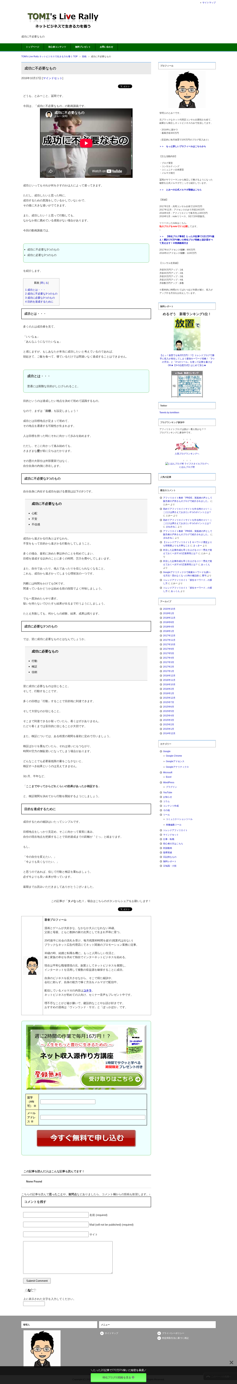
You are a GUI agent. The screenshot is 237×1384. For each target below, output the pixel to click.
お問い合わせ (106, 47)
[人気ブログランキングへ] (187, 450)
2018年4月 (168, 626)
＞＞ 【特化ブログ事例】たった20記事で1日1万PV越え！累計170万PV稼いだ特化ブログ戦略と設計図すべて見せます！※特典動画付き (186, 239)
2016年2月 (168, 689)
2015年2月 (168, 724)
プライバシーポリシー (173, 1333)
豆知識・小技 (169, 866)
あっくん (205, 564)
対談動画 (167, 848)
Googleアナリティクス (177, 767)
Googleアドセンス (175, 761)
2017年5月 (168, 653)
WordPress (168, 782)
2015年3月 (168, 720)
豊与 (204, 575)
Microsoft (167, 772)
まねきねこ (171, 526)
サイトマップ (111, 1333)
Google (167, 751)
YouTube (167, 792)
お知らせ (167, 797)
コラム (166, 801)
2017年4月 (168, 658)
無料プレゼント (83, 47)
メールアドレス (31, 1117)
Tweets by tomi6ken (169, 412)
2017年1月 (168, 671)
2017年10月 (169, 644)
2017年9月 (168, 649)
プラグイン (171, 787)
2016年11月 (169, 680)
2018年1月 (168, 631)
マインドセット (52, 78)
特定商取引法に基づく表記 (175, 1338)
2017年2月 (168, 666)
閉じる (44, 282)
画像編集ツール (173, 824)
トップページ (32, 47)
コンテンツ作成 (171, 806)
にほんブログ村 (187, 467)
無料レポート (169, 861)
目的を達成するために (39, 301)
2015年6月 (168, 706)
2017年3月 (168, 662)
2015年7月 (168, 702)
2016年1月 (168, 693)
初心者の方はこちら (173, 843)
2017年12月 (169, 635)
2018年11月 (169, 618)
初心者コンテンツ (57, 47)
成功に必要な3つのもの (40, 297)
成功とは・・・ (35, 289)
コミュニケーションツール (179, 819)
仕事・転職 (168, 839)
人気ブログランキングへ (187, 453)
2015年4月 (168, 715)
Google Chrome (174, 756)
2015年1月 (168, 729)
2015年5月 (168, 711)
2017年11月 (169, 640)
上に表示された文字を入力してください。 (49, 1298)
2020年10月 (169, 609)
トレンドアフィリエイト (175, 830)
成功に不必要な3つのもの (41, 293)
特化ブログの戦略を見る (117, 1377)
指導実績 (167, 852)
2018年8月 (168, 622)
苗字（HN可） (31, 1101)
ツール (166, 814)
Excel (168, 777)
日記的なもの (169, 857)
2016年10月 (169, 684)
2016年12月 (169, 675)
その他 (166, 810)
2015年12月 (169, 698)
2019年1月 (168, 613)
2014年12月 (169, 733)
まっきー (197, 545)
